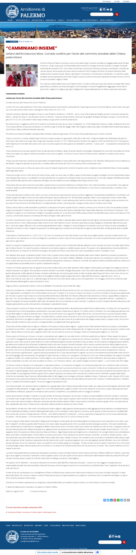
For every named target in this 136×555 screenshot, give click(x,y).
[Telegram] (115, 9)
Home (10, 20)
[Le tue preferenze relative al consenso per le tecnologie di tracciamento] (132, 551)
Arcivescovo (22, 20)
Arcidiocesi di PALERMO (32, 12)
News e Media (106, 20)
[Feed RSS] (111, 9)
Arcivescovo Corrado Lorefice (32, 512)
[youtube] (108, 9)
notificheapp (47, 512)
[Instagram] (104, 9)
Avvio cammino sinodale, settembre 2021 (25, 507)
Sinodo (54, 512)
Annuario (50, 20)
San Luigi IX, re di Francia (90, 10)
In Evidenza (13, 41)
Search (117, 14)
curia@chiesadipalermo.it (29, 541)
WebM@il (126, 1)
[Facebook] (101, 9)
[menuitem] (105, 1)
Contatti (117, 1)
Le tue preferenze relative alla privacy (77, 552)
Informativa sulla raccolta (47, 552)
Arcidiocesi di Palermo (15, 512)
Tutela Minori (72, 20)
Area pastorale (89, 20)
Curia (60, 20)
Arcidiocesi (37, 20)
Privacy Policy (83, 548)
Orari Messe (106, 1)
